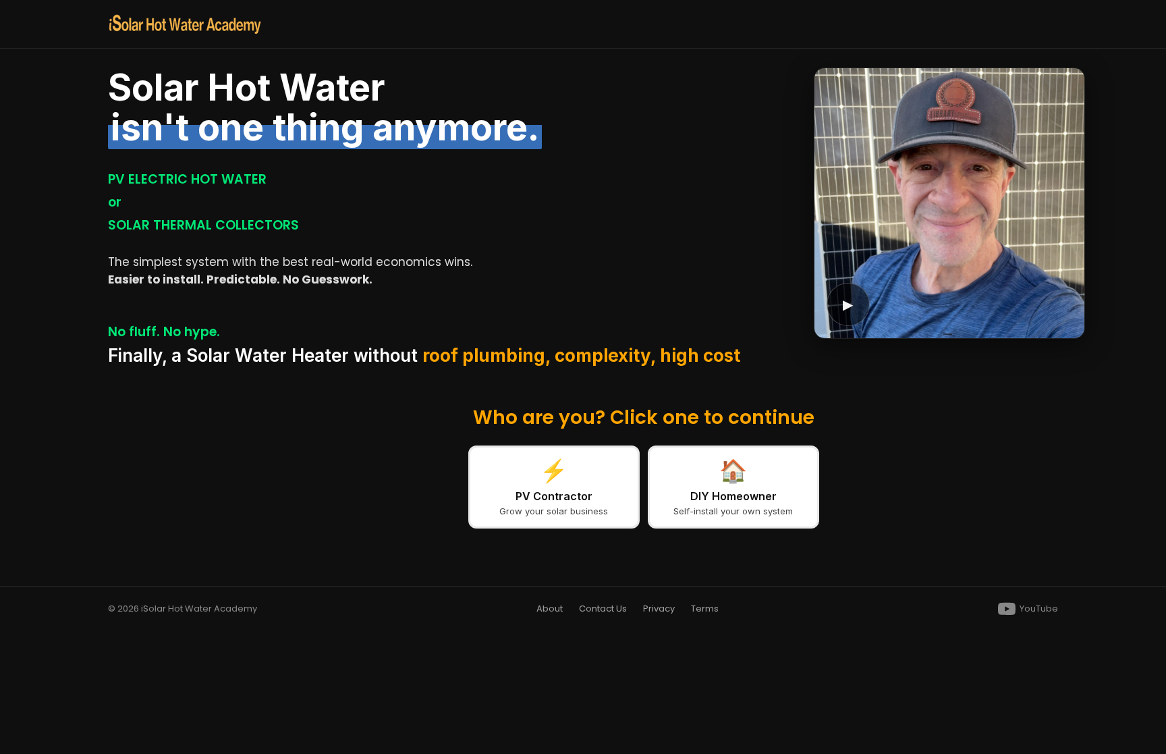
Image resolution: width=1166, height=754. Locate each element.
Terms (705, 608)
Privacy (659, 608)
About (549, 608)
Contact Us (603, 608)
